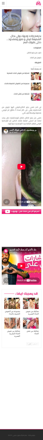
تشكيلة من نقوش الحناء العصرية (18, 73)
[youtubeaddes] (21, 211)
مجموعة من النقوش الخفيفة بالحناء (16, 83)
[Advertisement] (23, 387)
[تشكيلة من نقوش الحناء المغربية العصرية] (12, 323)
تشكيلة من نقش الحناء (21, 93)
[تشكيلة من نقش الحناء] (36, 97)
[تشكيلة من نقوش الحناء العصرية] (36, 76)
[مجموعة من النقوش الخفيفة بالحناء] (36, 86)
